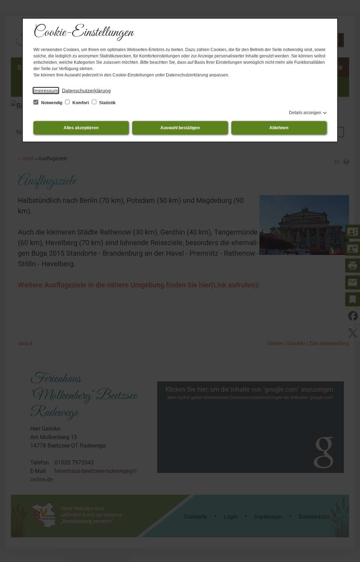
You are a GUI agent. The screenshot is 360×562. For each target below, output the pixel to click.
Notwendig (51, 102)
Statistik (107, 102)
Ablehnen (278, 127)
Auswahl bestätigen (180, 127)
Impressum (45, 90)
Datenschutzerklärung (86, 90)
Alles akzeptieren (81, 127)
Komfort (80, 102)
